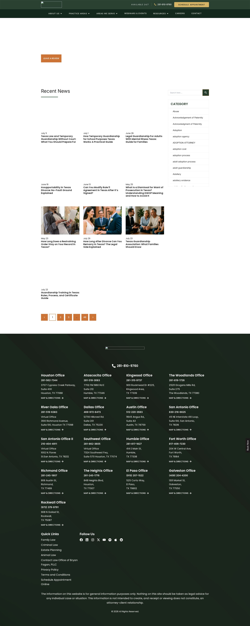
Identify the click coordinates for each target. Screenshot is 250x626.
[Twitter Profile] (98, 539)
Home (46, 49)
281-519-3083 (92, 380)
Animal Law (48, 555)
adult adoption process (184, 161)
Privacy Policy (49, 569)
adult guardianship (182, 168)
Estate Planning (51, 550)
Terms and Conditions (55, 575)
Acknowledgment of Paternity (187, 124)
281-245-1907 (49, 475)
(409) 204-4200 (178, 475)
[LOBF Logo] (125, 352)
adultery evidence (181, 180)
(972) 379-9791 (50, 507)
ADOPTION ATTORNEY (184, 142)
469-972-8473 (92, 412)
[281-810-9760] (114, 366)
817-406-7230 (177, 443)
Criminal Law (49, 545)
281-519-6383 (49, 412)
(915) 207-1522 (134, 475)
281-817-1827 (134, 443)
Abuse (176, 111)
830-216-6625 (177, 412)
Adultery (177, 174)
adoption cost (179, 149)
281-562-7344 (49, 380)
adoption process (181, 155)
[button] (55, 13)
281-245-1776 (91, 475)
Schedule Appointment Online (56, 582)
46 (85, 316)
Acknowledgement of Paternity (188, 117)
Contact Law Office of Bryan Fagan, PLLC (59, 562)
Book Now (247, 445)
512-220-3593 (134, 412)
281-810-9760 (127, 366)
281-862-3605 (92, 443)
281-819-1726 (177, 380)
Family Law (48, 540)
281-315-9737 (134, 380)
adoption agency (181, 136)
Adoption (177, 130)
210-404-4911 (49, 443)
